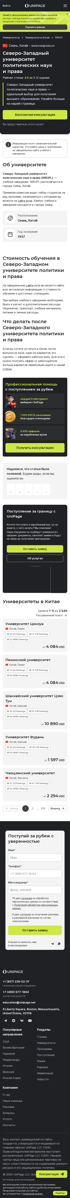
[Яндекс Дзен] (13, 1020)
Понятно (60, 1193)
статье (7, 369)
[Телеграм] (5, 1020)
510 (43, 808)
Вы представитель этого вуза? (23, 124)
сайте (29, 285)
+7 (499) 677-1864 (16, 992)
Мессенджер (17, 882)
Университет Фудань (24, 737)
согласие (26, 898)
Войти (6, 5)
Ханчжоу (23, 777)
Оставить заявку (35, 549)
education (19, 1002)
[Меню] (63, 5)
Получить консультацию (35, 447)
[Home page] (35, 5)
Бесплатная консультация (35, 114)
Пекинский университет (27, 660)
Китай (13, 628)
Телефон (14, 866)
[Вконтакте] (21, 1020)
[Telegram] (52, 943)
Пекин (21, 628)
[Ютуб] (30, 1020)
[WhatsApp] (59, 943)
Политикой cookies (33, 1193)
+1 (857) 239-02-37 (16, 981)
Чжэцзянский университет (30, 773)
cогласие (25, 914)
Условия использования (18, 1179)
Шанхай (22, 705)
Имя (11, 850)
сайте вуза (25, 200)
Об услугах (35, 558)
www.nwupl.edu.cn (43, 45)
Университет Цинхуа (24, 624)
